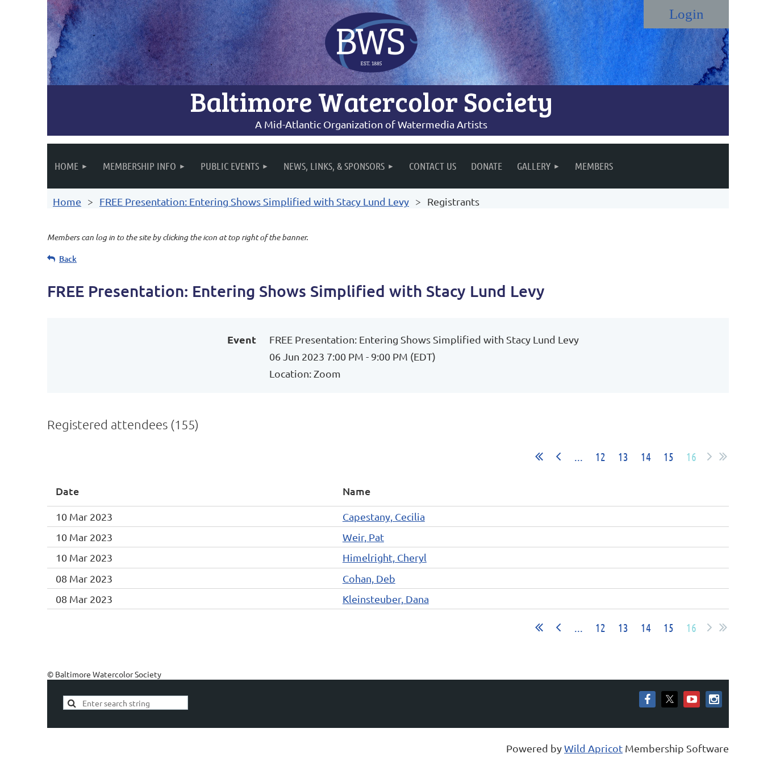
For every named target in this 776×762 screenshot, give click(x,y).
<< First (539, 456)
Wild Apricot (593, 748)
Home (67, 201)
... (578, 456)
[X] (669, 699)
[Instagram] (714, 699)
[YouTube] (691, 699)
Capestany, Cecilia (384, 516)
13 (623, 456)
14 (646, 456)
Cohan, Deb (369, 578)
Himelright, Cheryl (385, 557)
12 (600, 456)
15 (668, 456)
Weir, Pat (363, 537)
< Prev (558, 456)
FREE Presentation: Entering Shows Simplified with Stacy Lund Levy (254, 201)
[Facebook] (647, 699)
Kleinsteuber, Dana (386, 599)
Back (68, 258)
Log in (686, 14)
